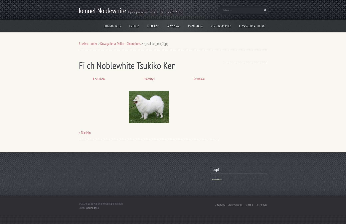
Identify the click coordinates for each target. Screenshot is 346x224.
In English (153, 26)
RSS (250, 204)
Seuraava (199, 79)
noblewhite (217, 179)
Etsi (264, 10)
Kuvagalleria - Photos (252, 26)
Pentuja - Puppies (221, 26)
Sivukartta (236, 204)
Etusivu (221, 204)
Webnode (91, 208)
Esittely (134, 26)
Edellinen (99, 79)
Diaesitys (149, 79)
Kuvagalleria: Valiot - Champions (120, 43)
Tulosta (263, 204)
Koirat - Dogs (195, 26)
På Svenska (173, 26)
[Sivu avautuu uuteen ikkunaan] (149, 106)
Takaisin (86, 132)
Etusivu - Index (112, 26)
